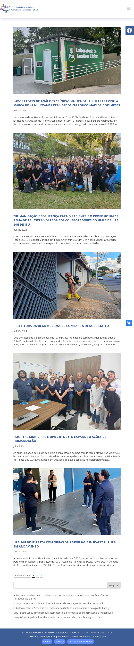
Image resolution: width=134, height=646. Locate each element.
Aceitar (47, 641)
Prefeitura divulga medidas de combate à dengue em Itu (61, 326)
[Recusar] (130, 639)
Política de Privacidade (80, 641)
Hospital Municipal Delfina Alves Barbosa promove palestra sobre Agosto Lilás (57, 617)
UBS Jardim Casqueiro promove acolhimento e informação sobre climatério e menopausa (63, 612)
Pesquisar (114, 585)
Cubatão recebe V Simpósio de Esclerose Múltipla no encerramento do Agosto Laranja (61, 608)
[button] (130, 30)
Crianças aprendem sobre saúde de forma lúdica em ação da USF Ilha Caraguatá (58, 603)
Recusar (60, 641)
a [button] (129, 9)
